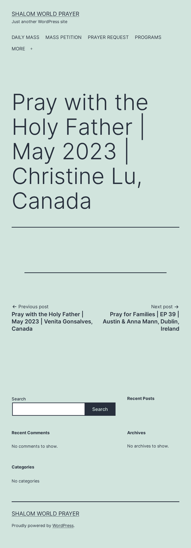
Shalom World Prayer (45, 13)
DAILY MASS (25, 37)
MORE (18, 49)
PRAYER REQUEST (108, 37)
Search (19, 398)
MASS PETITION (63, 37)
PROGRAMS (148, 37)
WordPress (63, 525)
